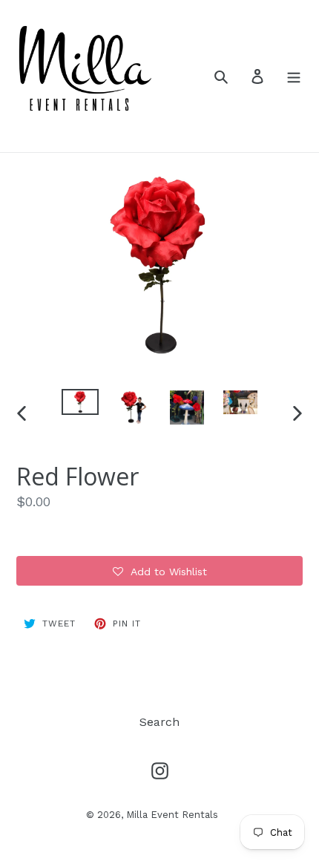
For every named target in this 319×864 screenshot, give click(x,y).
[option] (80, 405)
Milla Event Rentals (172, 814)
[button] (159, 571)
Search (159, 722)
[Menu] (293, 76)
